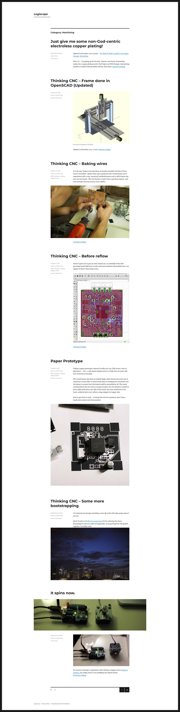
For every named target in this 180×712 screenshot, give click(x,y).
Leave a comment (56, 98)
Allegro (57, 176)
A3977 (52, 176)
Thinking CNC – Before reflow (79, 256)
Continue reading (118, 67)
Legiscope (41, 14)
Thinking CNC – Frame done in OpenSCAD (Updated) (80, 83)
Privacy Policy (45, 704)
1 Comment (54, 58)
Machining (54, 56)
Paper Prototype (67, 361)
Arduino (53, 95)
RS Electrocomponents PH (95, 521)
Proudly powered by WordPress (60, 704)
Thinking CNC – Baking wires (79, 163)
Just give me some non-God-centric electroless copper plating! (85, 43)
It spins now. (63, 593)
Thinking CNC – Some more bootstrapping (77, 503)
